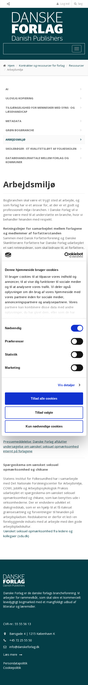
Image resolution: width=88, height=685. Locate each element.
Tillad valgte (44, 412)
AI (7, 89)
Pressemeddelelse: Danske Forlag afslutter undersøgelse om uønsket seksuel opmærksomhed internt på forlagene (41, 446)
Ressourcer (76, 65)
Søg (79, 4)
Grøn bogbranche (20, 130)
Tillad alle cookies (44, 398)
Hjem (11, 65)
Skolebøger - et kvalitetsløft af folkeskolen (41, 149)
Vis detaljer (66, 385)
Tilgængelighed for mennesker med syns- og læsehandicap (40, 110)
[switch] (77, 341)
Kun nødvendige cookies (44, 426)
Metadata (13, 121)
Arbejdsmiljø (15, 139)
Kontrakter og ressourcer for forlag (42, 65)
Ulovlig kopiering (19, 98)
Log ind (64, 4)
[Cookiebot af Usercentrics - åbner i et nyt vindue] (64, 255)
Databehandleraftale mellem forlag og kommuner (37, 160)
